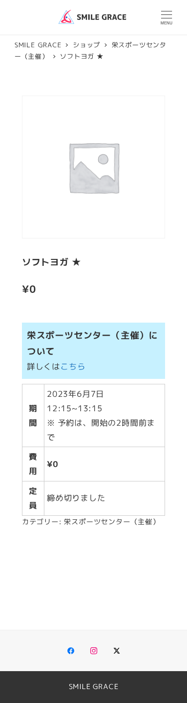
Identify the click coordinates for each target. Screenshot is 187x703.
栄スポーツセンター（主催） (112, 522)
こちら (72, 366)
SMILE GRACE (94, 687)
